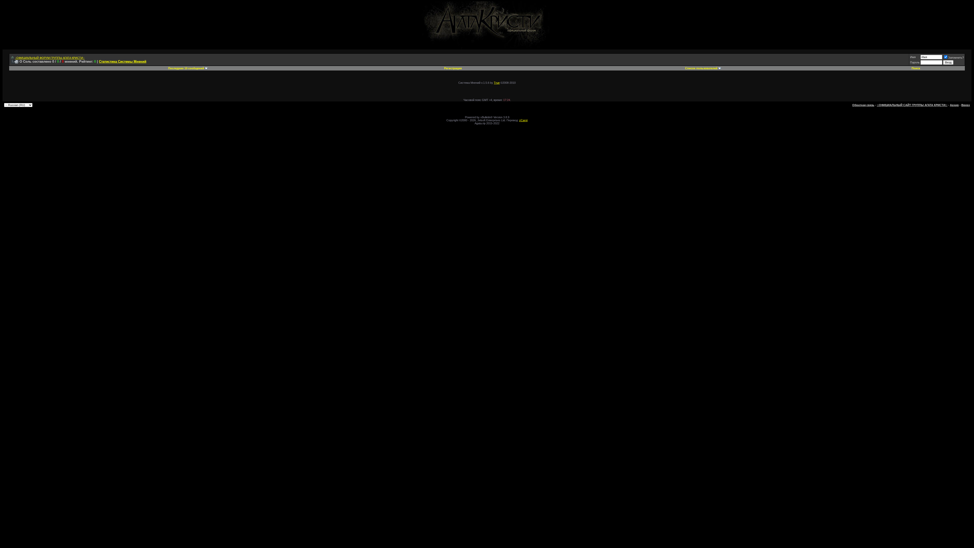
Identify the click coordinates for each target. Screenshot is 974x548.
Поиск (916, 68)
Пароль (915, 62)
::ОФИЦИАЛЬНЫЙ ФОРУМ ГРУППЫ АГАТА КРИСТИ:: (49, 57)
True (497, 82)
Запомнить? (956, 57)
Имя (913, 57)
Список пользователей (701, 68)
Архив (954, 105)
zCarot (523, 120)
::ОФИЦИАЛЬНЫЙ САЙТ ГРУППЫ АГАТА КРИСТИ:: (912, 105)
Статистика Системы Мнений (122, 61)
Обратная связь (863, 105)
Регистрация (453, 68)
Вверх (965, 105)
